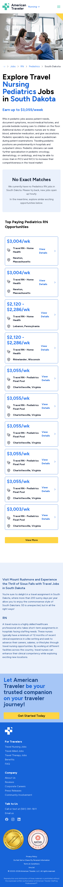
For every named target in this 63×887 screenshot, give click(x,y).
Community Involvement (18, 794)
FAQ (7, 763)
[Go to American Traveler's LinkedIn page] (19, 819)
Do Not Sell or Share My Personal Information (31, 860)
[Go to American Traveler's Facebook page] (7, 819)
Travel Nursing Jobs (15, 746)
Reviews (9, 782)
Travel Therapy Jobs (16, 755)
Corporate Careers (15, 786)
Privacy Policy (31, 856)
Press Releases (13, 790)
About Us (10, 777)
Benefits (9, 759)
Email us (9, 813)
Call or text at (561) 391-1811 (21, 808)
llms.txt (32, 867)
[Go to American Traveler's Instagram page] (13, 819)
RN (22, 66)
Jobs (13, 66)
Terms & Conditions (31, 864)
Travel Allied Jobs (14, 751)
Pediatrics (34, 66)
